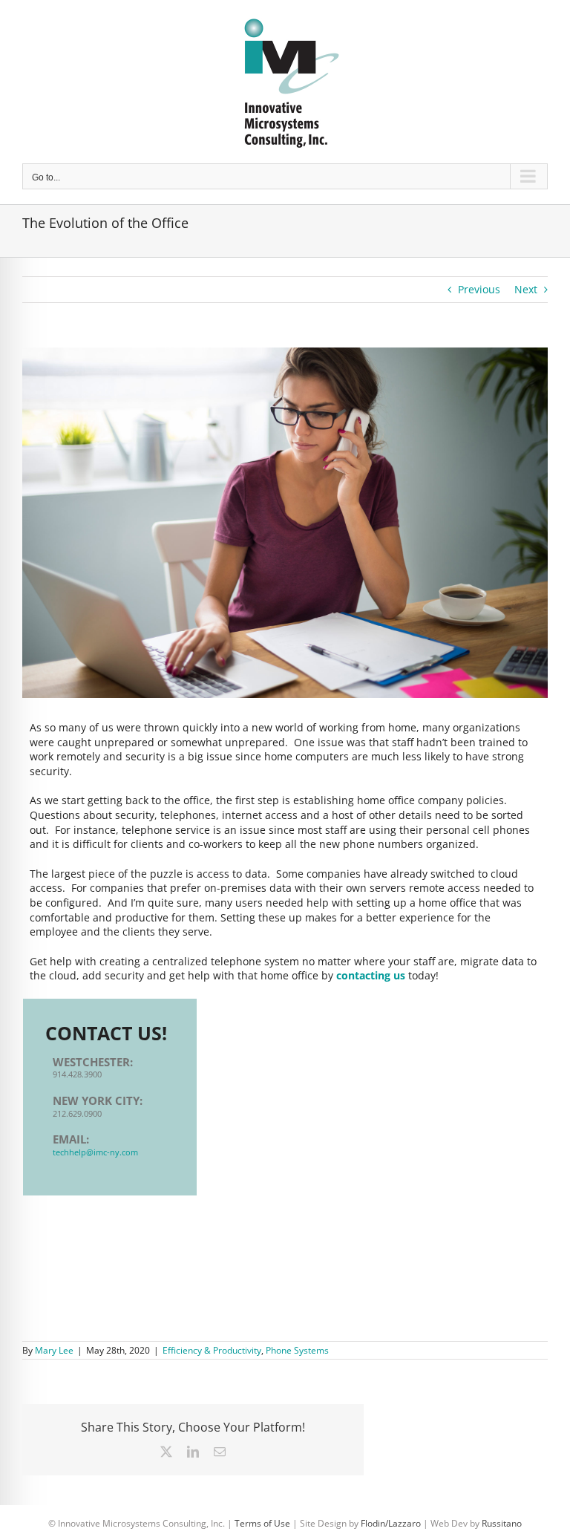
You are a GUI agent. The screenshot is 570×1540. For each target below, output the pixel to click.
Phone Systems (297, 1350)
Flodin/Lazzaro (391, 1523)
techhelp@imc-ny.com (95, 1152)
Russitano (502, 1523)
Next (525, 289)
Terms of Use (262, 1523)
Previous (479, 289)
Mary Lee (54, 1350)
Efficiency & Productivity (212, 1350)
